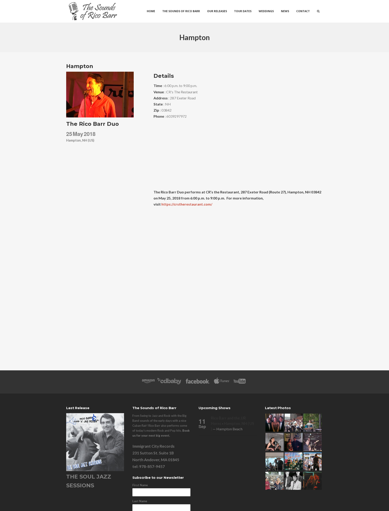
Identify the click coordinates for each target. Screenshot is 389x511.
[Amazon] (148, 383)
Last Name (139, 501)
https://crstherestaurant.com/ (186, 204)
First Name (140, 485)
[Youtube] (239, 383)
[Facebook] (197, 383)
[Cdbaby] (169, 383)
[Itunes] (221, 383)
